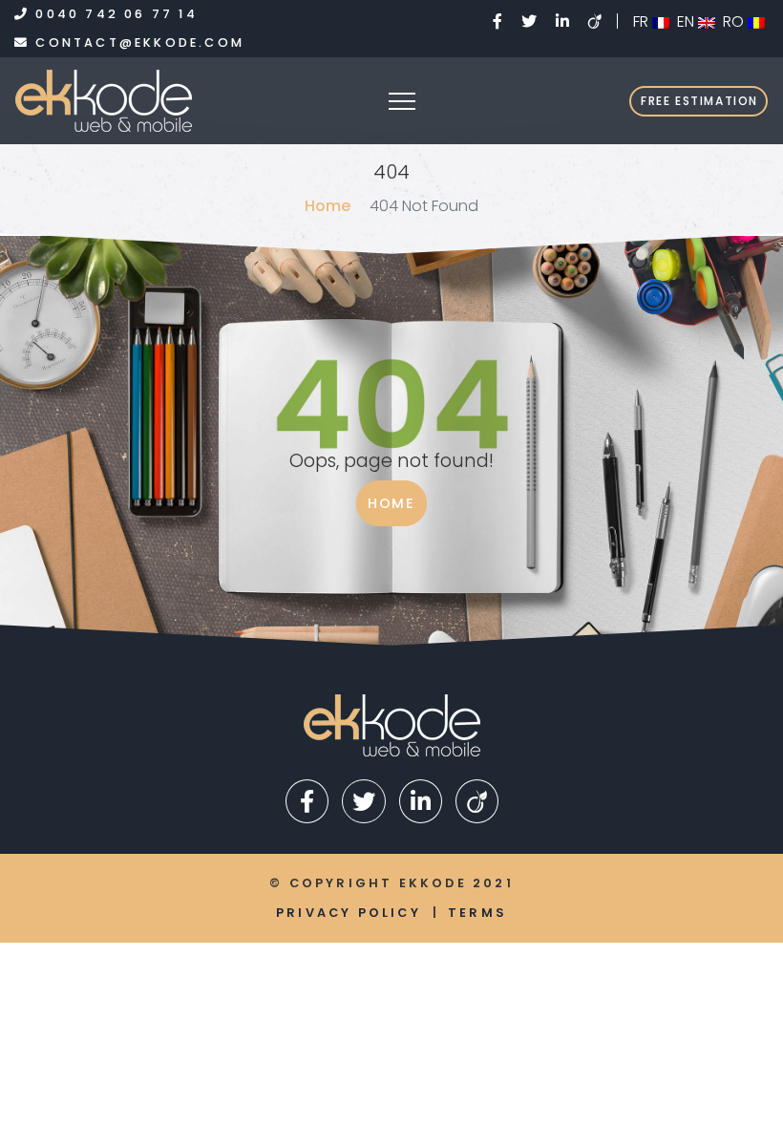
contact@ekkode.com (137, 42)
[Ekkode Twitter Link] (530, 21)
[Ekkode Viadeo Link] (603, 21)
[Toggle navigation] (404, 101)
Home (327, 206)
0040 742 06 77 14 (114, 14)
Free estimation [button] (699, 101)
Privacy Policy (348, 912)
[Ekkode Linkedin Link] (564, 21)
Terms (477, 912)
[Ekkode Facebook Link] (499, 21)
